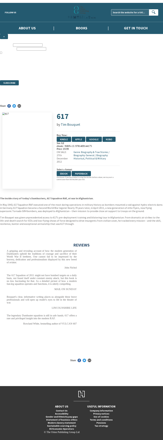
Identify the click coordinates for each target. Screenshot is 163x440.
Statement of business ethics (61, 419)
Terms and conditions (101, 419)
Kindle (64, 139)
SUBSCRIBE (9, 82)
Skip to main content (10, 1)
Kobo (109, 139)
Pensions (101, 422)
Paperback (81, 173)
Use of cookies (101, 416)
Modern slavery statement (62, 422)
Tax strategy (101, 425)
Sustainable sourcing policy (61, 425)
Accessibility (61, 413)
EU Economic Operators (61, 428)
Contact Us (61, 410)
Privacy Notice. (63, 73)
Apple (78, 139)
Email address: (8, 48)
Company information (101, 410)
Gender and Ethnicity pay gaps (62, 416)
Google (94, 139)
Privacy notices (101, 413)
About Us (27, 28)
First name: (6, 45)
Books (81, 28)
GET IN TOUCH (136, 28)
